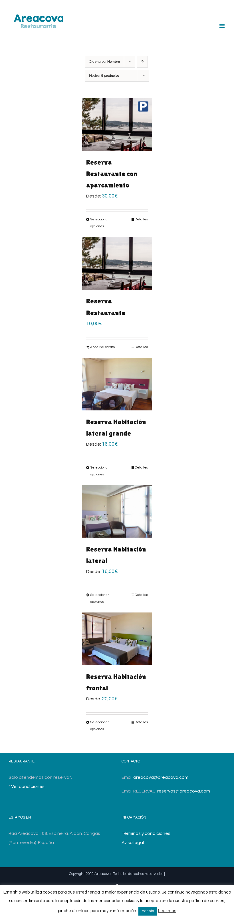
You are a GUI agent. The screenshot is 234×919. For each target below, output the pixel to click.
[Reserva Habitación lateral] (117, 511)
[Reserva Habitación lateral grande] (117, 384)
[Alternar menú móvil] (222, 26)
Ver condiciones (28, 786)
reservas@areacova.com (183, 791)
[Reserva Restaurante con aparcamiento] (117, 124)
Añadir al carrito (102, 347)
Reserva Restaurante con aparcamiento (111, 173)
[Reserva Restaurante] (117, 263)
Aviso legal (133, 842)
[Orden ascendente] (142, 62)
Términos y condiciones (146, 833)
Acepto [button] (148, 911)
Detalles (141, 219)
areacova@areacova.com (160, 777)
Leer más (167, 911)
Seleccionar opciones (99, 223)
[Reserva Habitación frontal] (117, 638)
